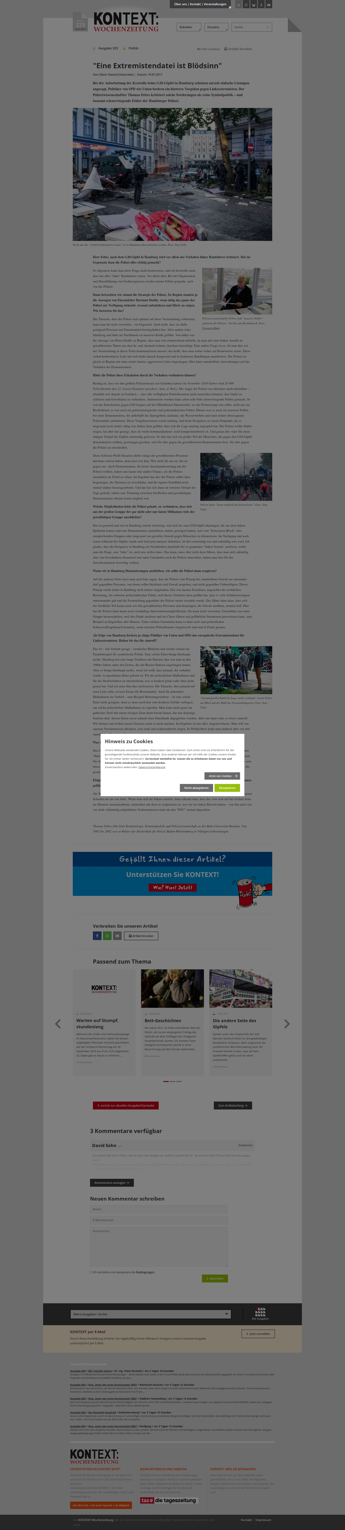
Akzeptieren (227, 788)
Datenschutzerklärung (152, 767)
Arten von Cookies (220, 776)
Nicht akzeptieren (196, 788)
